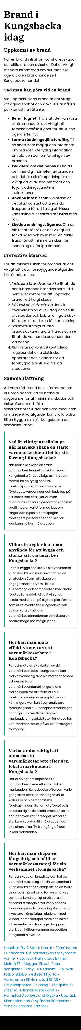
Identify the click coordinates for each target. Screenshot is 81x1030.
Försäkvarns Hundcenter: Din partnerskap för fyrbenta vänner (40, 953)
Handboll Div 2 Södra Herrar (28, 947)
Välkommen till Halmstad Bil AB (31, 979)
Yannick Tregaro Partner (25, 1006)
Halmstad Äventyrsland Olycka (31, 995)
